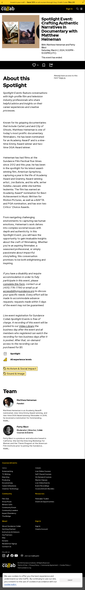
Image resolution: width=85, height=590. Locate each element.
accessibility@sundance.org (18, 291)
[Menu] (81, 9)
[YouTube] (16, 555)
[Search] (77, 9)
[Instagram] (3, 555)
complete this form (14, 284)
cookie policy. (10, 584)
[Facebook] (12, 555)
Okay (70, 580)
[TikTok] (8, 555)
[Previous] (2, 2)
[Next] (83, 2)
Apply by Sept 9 (67, 2)
